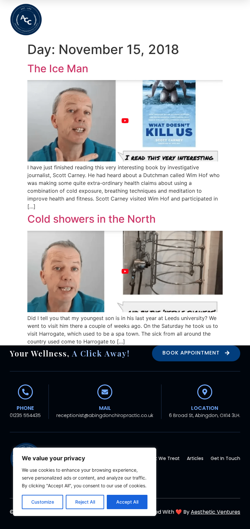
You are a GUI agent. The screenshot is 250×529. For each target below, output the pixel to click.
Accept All (127, 502)
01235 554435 (25, 415)
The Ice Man (57, 68)
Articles (195, 458)
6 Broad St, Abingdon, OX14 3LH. (204, 415)
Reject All (85, 502)
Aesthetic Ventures (215, 512)
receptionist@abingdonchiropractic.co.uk (104, 415)
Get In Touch (225, 458)
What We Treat (162, 458)
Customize (42, 502)
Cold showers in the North (91, 219)
